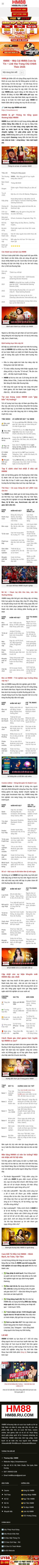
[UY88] (19, 1557)
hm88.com (21, 1094)
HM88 (4, 1425)
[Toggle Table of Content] (20, 72)
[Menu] (3, 3)
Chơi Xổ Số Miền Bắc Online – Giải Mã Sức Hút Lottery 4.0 (19, 1385)
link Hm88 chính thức (28, 1090)
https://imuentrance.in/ (10, 110)
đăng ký (23, 1352)
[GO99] (19, 1562)
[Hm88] (19, 3)
